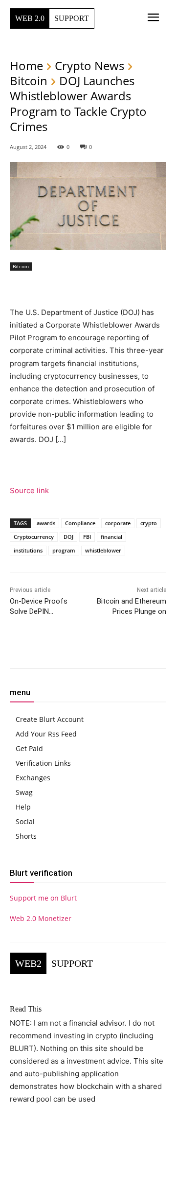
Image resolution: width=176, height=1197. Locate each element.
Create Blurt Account (50, 719)
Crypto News (89, 65)
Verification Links (43, 763)
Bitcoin (28, 81)
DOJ (68, 536)
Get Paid (29, 748)
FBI (87, 536)
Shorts (26, 836)
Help (23, 806)
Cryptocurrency (34, 536)
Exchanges (33, 777)
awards (46, 523)
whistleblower (103, 550)
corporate (118, 523)
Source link (29, 490)
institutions (28, 550)
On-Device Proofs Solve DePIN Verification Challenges (47, 611)
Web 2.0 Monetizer (40, 918)
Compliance (80, 523)
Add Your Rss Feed (46, 733)
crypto (148, 523)
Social (25, 821)
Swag (24, 792)
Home (26, 65)
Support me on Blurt (43, 897)
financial (111, 536)
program (63, 550)
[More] (137, 647)
